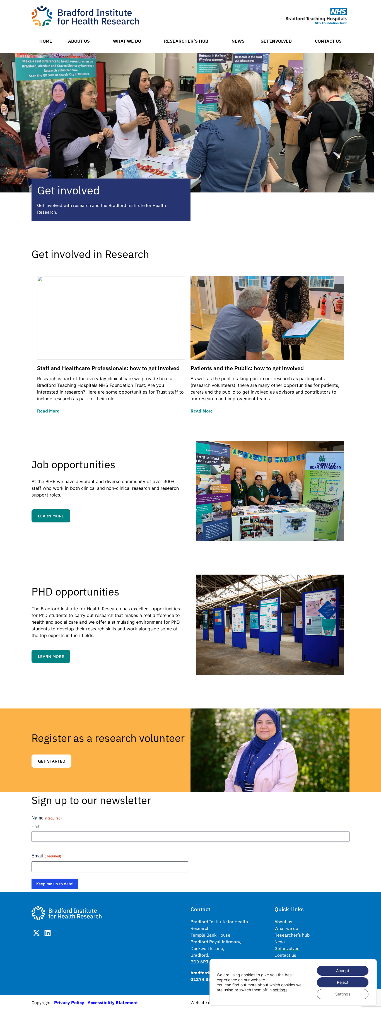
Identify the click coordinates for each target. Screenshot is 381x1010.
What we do (127, 41)
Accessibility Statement (113, 1002)
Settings (342, 994)
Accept (342, 970)
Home (45, 41)
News (238, 41)
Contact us (328, 41)
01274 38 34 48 (208, 979)
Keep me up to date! (54, 883)
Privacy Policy (69, 1002)
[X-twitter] (36, 933)
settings (280, 989)
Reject (342, 982)
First (35, 826)
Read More (48, 411)
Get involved (276, 41)
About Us (79, 41)
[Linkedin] (47, 933)
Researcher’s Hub (186, 41)
